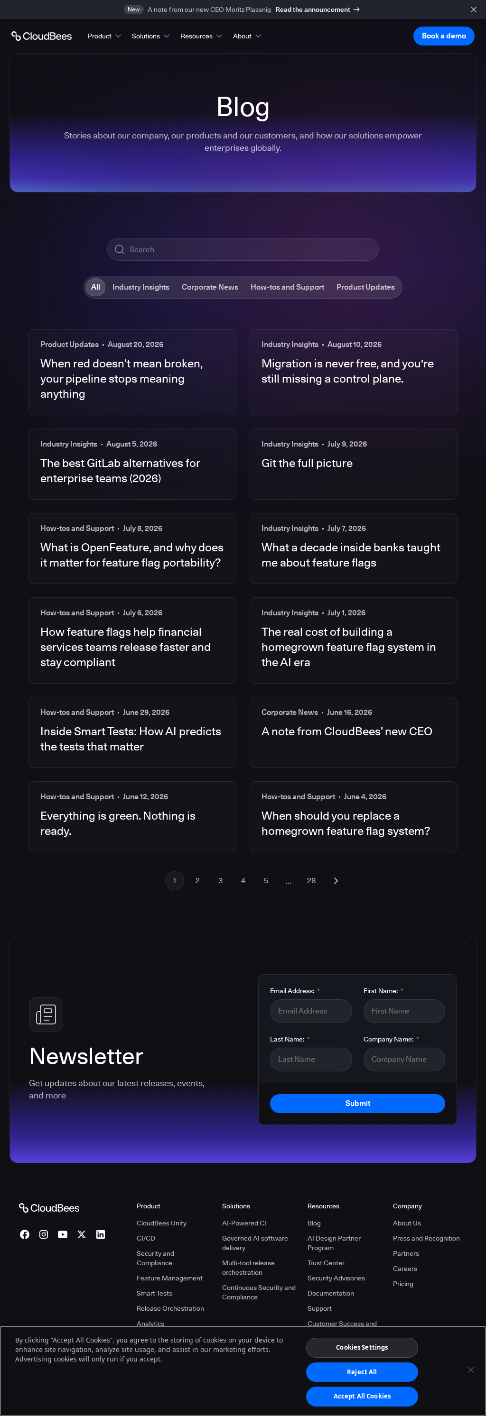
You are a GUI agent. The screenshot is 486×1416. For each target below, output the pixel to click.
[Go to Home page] (41, 36)
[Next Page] (336, 880)
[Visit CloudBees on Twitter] (81, 1234)
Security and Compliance (155, 1258)
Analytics (150, 1323)
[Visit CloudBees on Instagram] (43, 1234)
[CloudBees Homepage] (49, 1207)
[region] (243, 1371)
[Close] (470, 1370)
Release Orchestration (170, 1308)
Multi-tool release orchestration (248, 1267)
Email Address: (295, 991)
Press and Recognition (426, 1238)
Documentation (331, 1293)
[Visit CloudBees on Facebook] (24, 1234)
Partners (406, 1253)
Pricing (403, 1284)
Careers (405, 1268)
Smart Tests (154, 1293)
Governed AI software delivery (255, 1243)
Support (320, 1308)
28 (311, 880)
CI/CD (146, 1238)
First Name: (383, 991)
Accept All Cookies (362, 1396)
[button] (105, 36)
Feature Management (170, 1278)
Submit (358, 1103)
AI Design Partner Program (334, 1243)
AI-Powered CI (244, 1223)
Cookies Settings (362, 1347)
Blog (314, 1223)
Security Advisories (336, 1278)
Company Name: (391, 1039)
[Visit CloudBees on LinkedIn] (100, 1234)
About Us (407, 1223)
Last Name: (290, 1039)
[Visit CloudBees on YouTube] (62, 1234)
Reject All (362, 1372)
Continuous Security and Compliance (259, 1292)
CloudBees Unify (162, 1223)
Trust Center (326, 1263)
